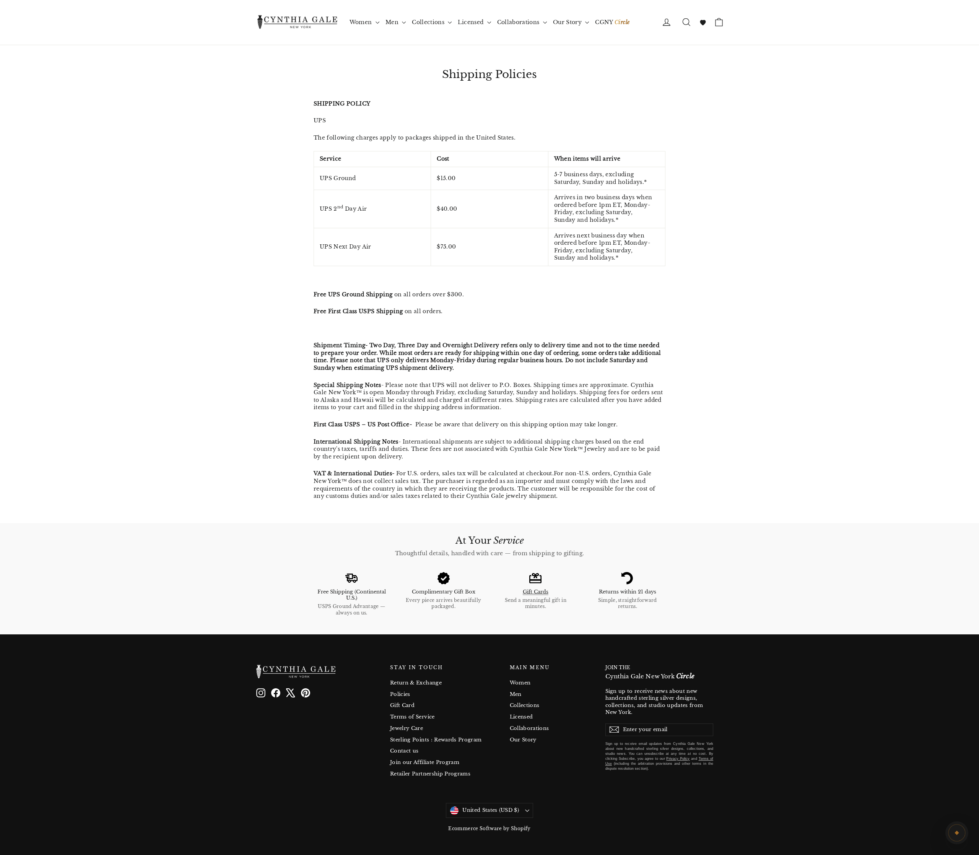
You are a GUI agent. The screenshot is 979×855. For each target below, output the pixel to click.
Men (392, 22)
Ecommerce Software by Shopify (489, 828)
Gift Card (402, 705)
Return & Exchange (416, 682)
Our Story (568, 22)
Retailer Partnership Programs (430, 773)
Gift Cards (535, 591)
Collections (429, 22)
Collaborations (519, 22)
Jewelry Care (406, 728)
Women (362, 22)
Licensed (471, 22)
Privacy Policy (678, 759)
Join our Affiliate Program (424, 762)
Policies (400, 694)
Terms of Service (412, 717)
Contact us (404, 751)
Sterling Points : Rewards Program (436, 739)
